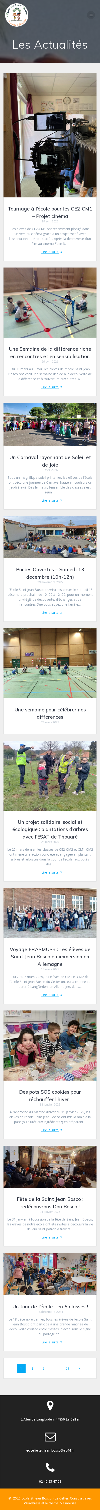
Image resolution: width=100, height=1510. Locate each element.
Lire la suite (50, 252)
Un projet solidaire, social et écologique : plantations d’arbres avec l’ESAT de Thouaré (50, 829)
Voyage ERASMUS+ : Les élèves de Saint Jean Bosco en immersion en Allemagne (50, 956)
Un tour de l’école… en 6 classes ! (50, 1306)
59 (69, 1368)
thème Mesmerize (62, 1503)
